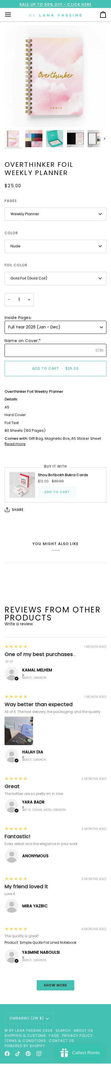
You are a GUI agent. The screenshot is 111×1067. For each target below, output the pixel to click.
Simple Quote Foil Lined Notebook (48, 942)
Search (63, 1030)
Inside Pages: (18, 317)
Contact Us (61, 1040)
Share (18, 509)
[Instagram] (39, 1053)
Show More (55, 985)
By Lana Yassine (25, 1030)
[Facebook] (7, 1053)
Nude (15, 246)
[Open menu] (13, 14)
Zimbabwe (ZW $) (26, 1018)
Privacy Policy (77, 1035)
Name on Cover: (23, 341)
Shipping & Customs (25, 1035)
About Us (83, 1030)
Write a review (19, 624)
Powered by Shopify (25, 1045)
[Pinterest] (28, 1053)
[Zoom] (15, 117)
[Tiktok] (17, 1053)
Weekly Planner (25, 214)
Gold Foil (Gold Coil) (29, 278)
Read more (15, 444)
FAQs (54, 1035)
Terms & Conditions (25, 1040)
